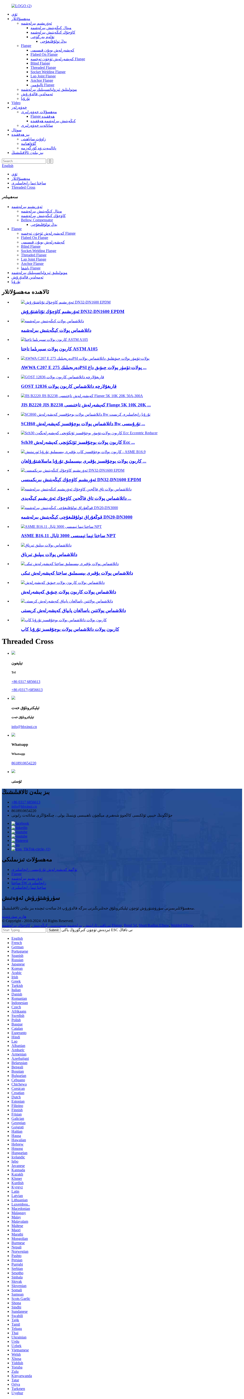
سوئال (16, 130)
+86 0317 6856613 (25, 682)
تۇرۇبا (25, 98)
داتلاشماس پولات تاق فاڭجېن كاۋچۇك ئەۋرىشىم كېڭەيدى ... (76, 498)
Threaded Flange (43, 68)
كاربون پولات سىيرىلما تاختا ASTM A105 (59, 348)
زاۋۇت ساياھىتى (33, 139)
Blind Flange (40, 63)
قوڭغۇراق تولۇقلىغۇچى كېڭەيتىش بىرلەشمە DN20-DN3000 (76, 517)
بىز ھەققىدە (20, 134)
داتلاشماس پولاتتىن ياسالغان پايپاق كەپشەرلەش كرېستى (73, 610)
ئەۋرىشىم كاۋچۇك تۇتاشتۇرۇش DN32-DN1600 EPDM (72, 311)
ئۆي (14, 14)
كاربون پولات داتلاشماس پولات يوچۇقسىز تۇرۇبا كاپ (70, 629)
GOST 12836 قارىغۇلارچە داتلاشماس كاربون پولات (69, 386)
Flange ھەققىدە (42, 116)
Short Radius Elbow (154, 925)
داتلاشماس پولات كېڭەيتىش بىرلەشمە (56, 330)
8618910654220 (23, 763)
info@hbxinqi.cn (24, 727)
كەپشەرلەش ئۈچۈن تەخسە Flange (57, 59)
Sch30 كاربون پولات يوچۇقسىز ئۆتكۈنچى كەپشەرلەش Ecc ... (78, 442)
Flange (26, 46)
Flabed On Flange (44, 54)
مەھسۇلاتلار (20, 19)
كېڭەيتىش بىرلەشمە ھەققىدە (53, 121)
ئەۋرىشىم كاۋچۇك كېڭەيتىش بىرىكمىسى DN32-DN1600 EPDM (81, 479)
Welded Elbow (182, 925)
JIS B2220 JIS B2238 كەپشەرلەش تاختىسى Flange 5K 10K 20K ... (86, 404)
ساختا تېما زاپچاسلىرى (28, 183)
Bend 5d (130, 925)
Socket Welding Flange (48, 72)
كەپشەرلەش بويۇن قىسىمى (52, 50)
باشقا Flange (31, 268)
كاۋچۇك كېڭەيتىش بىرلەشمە (52, 32)
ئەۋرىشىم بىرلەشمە (36, 23)
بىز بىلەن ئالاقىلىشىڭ (27, 153)
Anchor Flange (41, 80)
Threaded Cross (23, 187)
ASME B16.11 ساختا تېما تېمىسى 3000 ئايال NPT (68, 535)
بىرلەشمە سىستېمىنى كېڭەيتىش (57, 925)
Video (15, 103)
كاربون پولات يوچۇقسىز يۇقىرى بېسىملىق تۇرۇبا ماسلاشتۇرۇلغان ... (83, 461)
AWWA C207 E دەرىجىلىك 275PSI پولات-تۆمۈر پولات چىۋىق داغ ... (84, 367)
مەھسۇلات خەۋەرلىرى (39, 112)
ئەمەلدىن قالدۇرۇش (37, 94)
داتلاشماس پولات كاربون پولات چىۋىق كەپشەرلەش (68, 591)
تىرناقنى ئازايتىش (97, 925)
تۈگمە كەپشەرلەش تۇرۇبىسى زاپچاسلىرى (44, 870)
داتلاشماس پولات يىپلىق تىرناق (49, 554)
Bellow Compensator (37, 220)
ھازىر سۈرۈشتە (14, 916)
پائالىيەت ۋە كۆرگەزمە (38, 148)
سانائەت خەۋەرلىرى (37, 125)
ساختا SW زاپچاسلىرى (28, 883)
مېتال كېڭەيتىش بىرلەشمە (50, 28)
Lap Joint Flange (43, 76)
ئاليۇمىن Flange (42, 85)
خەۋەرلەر (19, 107)
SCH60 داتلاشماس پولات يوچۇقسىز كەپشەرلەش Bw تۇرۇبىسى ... (83, 423)
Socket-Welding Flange (38, 251)
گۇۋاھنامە (28, 143)
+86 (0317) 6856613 (27, 690)
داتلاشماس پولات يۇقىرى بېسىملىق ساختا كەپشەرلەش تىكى (77, 573)
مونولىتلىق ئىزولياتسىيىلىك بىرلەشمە (49, 89)
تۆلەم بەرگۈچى (42, 37)
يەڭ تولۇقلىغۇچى (53, 41)
